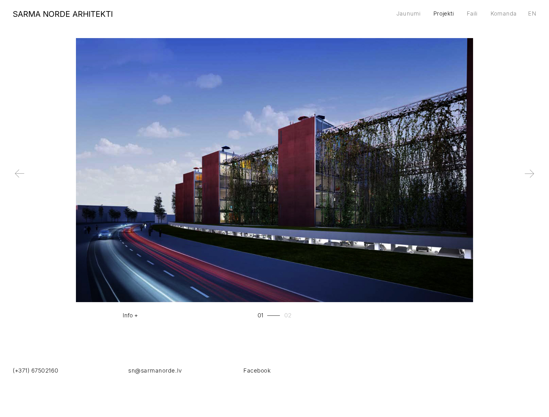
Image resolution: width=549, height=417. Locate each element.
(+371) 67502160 (35, 370)
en (532, 13)
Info (128, 315)
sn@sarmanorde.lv (155, 370)
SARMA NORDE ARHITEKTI (63, 14)
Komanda (504, 13)
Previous (71, 178)
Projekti (443, 13)
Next (478, 178)
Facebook (257, 370)
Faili (472, 13)
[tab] (269, 315)
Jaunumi (408, 13)
